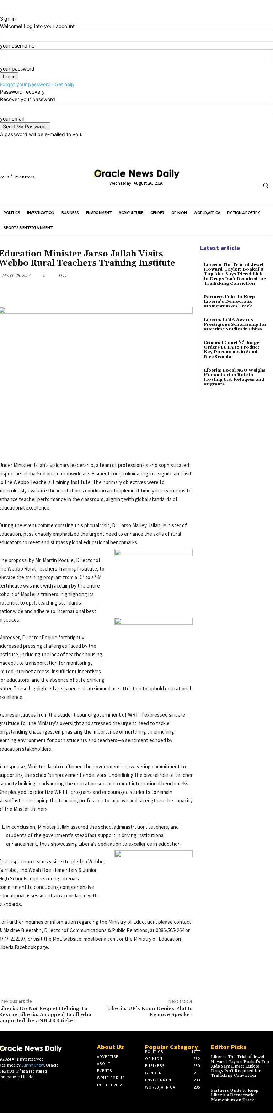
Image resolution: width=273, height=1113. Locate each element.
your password (17, 69)
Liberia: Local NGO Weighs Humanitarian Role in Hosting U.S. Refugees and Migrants (235, 377)
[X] (205, 169)
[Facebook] (192, 169)
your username (17, 46)
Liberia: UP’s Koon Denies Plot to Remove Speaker (150, 1012)
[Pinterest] (82, 292)
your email (12, 119)
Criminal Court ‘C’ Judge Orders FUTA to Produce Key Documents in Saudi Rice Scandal (232, 350)
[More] (115, 292)
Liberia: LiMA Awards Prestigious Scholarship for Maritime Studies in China (235, 324)
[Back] (2, 11)
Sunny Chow (32, 1065)
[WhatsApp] (99, 292)
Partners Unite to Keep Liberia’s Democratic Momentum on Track (229, 301)
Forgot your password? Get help (37, 84)
